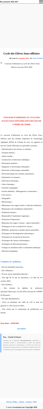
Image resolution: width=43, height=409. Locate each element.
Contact (29, 402)
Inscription (21, 329)
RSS (35, 402)
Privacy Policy (12, 402)
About (21, 402)
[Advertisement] (21, 25)
